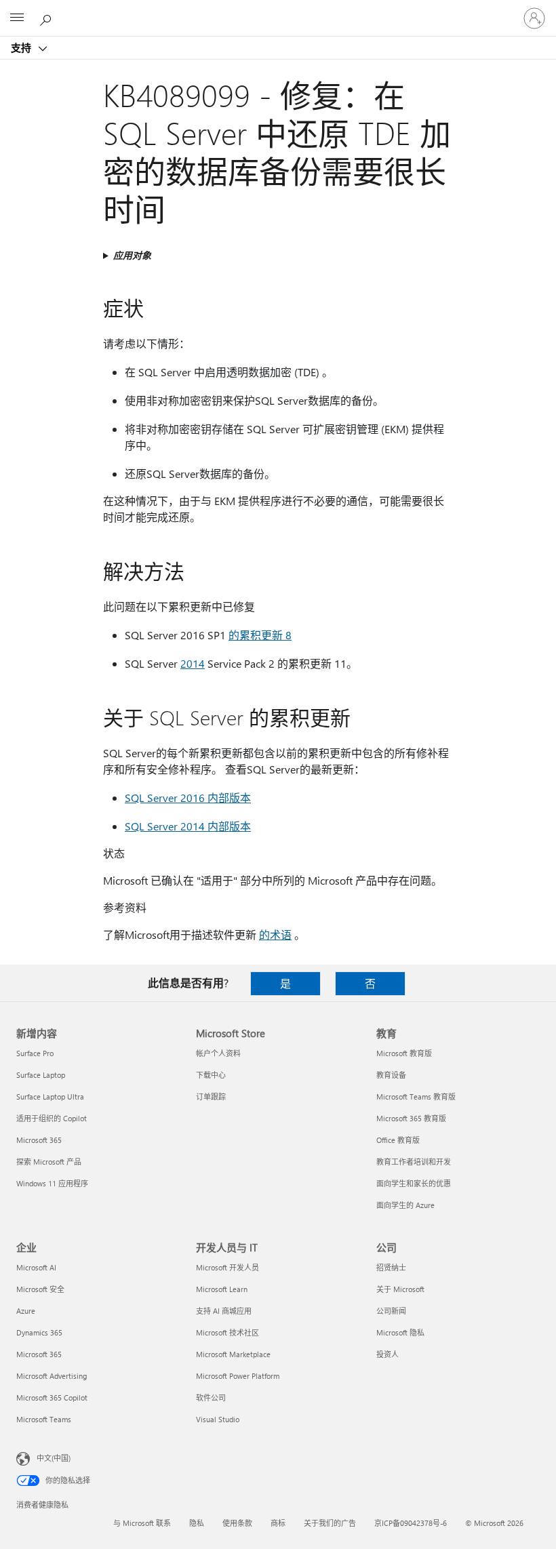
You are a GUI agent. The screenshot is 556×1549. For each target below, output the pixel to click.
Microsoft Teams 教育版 (416, 1096)
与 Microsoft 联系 (142, 1523)
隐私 (196, 1523)
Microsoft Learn (221, 1289)
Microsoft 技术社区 (227, 1332)
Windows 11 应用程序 (52, 1183)
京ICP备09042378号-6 (410, 1523)
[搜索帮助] (47, 17)
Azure (25, 1311)
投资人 (387, 1354)
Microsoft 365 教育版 (411, 1118)
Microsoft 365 (39, 1140)
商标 (278, 1523)
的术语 (275, 934)
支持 (22, 47)
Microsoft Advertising (51, 1376)
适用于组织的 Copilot (51, 1118)
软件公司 (211, 1397)
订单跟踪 (211, 1096)
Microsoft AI (36, 1267)
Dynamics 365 (39, 1332)
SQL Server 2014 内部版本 (188, 826)
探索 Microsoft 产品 (48, 1161)
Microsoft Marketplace (233, 1354)
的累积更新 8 (260, 635)
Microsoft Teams (43, 1419)
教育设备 (391, 1075)
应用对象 (132, 255)
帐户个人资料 (218, 1053)
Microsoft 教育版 (404, 1053)
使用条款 (237, 1523)
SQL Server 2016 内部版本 (188, 797)
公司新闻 (391, 1311)
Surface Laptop (40, 1075)
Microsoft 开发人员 (227, 1267)
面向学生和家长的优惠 (413, 1183)
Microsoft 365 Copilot (51, 1397)
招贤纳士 (391, 1267)
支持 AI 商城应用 (224, 1311)
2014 (192, 663)
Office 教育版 (398, 1140)
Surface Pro (35, 1053)
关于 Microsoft (400, 1289)
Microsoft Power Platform (237, 1376)
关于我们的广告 (330, 1523)
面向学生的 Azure (405, 1205)
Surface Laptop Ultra (50, 1096)
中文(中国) (54, 1458)
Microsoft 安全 (40, 1289)
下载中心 (211, 1075)
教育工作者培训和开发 (413, 1161)
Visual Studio (217, 1419)
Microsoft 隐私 (400, 1332)
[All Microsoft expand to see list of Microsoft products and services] (17, 18)
